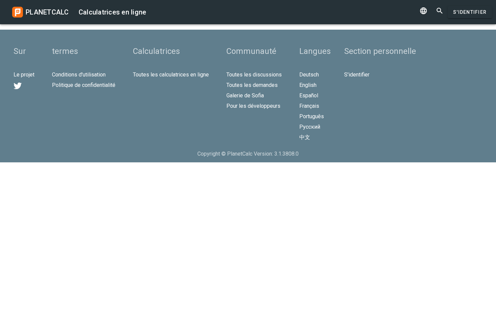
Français (309, 106)
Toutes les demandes (252, 85)
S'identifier (470, 12)
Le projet (23, 74)
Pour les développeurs (253, 106)
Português (311, 116)
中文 (304, 137)
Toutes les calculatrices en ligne (171, 74)
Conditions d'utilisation (79, 74)
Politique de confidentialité (83, 85)
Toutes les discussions (254, 74)
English (307, 85)
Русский (309, 127)
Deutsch (309, 74)
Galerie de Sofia (245, 95)
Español (308, 95)
